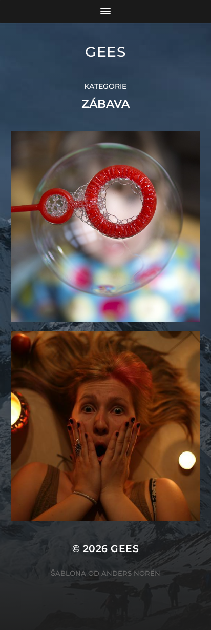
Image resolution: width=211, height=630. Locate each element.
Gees (105, 52)
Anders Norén (130, 573)
